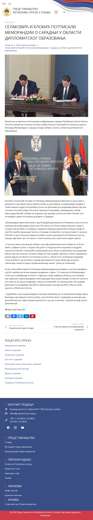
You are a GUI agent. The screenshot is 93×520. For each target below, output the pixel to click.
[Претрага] (64, 12)
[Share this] (14, 316)
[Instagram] (15, 427)
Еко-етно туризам (13, 359)
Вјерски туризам (13, 373)
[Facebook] (8, 427)
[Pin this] (32, 316)
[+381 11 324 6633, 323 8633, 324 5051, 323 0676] (7, 420)
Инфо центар (11, 490)
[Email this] (8, 316)
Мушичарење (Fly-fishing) (17, 368)
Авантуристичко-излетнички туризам (23, 364)
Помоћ (8, 478)
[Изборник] (56, 12)
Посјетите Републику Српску (18, 464)
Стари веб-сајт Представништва (20, 504)
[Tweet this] (20, 316)
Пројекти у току (12, 468)
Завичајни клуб (12, 473)
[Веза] (7, 12)
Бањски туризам (12, 350)
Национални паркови (15, 345)
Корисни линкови (13, 495)
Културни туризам (13, 378)
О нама (8, 442)
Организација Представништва (20, 451)
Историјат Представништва (18, 447)
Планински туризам (14, 355)
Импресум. (45, 515)
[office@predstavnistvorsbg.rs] (7, 413)
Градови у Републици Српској (19, 382)
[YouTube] (22, 427)
